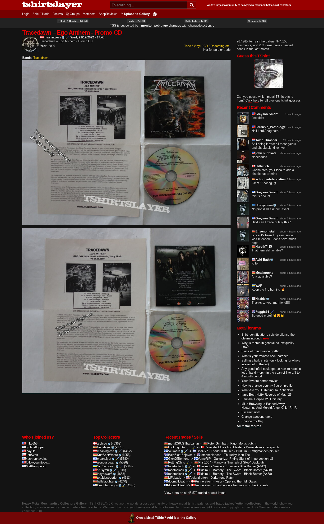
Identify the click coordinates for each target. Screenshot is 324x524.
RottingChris (176, 462)
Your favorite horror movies (259, 381)
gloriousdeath (106, 462)
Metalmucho (264, 272)
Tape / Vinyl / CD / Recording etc (207, 46)
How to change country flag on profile (266, 385)
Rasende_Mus (214, 447)
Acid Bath (262, 259)
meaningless (52, 37)
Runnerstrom (204, 481)
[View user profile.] (30, 50)
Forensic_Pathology (270, 127)
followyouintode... (38, 462)
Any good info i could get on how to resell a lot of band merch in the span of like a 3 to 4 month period (271, 372)
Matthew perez (36, 466)
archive (102, 443)
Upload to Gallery (137, 14)
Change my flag (252, 421)
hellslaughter (105, 481)
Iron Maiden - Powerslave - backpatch (253, 447)
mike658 (31, 443)
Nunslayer (104, 447)
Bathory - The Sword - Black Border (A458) (242, 470)
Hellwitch (262, 166)
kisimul (205, 466)
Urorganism (264, 205)
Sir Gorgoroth (106, 466)
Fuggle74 (262, 312)
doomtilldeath (177, 481)
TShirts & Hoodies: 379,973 (73, 21)
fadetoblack (176, 466)
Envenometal (265, 231)
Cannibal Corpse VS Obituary (261, 399)
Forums (57, 14)
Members (89, 14)
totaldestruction (107, 477)
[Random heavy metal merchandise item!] (155, 14)
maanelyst (104, 458)
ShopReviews (108, 14)
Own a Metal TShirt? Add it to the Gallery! (166, 517)
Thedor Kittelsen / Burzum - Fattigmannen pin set (245, 451)
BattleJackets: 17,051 (196, 21)
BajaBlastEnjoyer (180, 455)
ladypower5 (104, 474)
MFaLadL (174, 477)
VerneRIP (204, 458)
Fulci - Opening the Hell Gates (236, 481)
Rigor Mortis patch (242, 443)
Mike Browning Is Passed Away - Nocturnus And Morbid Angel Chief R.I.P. (269, 405)
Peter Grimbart (217, 443)
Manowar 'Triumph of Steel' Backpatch (240, 462)
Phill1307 (204, 462)
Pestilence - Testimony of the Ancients (241, 485)
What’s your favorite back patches (264, 356)
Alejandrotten (199, 477)
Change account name (256, 416)
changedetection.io (201, 25)
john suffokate (265, 153)
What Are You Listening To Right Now (267, 390)
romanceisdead (210, 455)
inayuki (31, 451)
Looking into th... (179, 447)
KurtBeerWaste (107, 455)
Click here (252, 100)
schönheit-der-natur (269, 179)
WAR (258, 286)
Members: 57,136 (257, 21)
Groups (75, 14)
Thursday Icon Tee (237, 455)
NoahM (260, 299)
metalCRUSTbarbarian (183, 443)
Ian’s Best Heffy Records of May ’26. (266, 394)
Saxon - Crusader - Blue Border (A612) (239, 466)
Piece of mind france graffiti (260, 351)
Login (25, 14)
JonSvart (32, 455)
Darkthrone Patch (222, 477)
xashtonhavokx (36, 458)
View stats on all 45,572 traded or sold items (195, 493)
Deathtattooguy (107, 485)
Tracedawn (40, 58)
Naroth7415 (263, 246)
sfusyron (103, 470)
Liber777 (202, 451)
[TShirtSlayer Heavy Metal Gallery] (64, 5)
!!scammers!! (250, 412)
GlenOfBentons (178, 458)
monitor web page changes (161, 25)
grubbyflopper (35, 447)
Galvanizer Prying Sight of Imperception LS (243, 458)
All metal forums (249, 426)
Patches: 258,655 (136, 21)
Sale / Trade (40, 14)
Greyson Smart (266, 114)
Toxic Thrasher (266, 140)
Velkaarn (174, 451)
